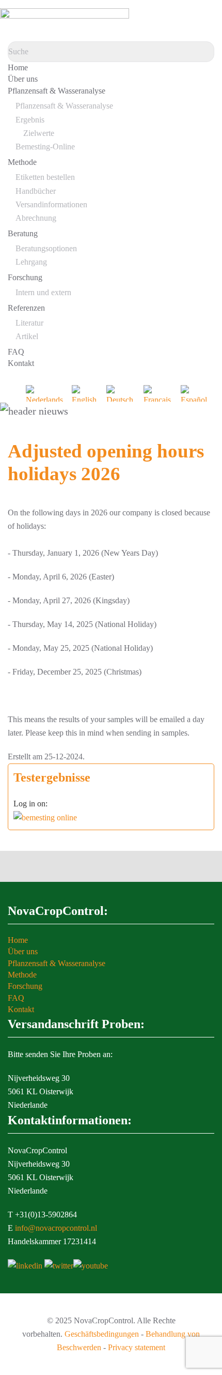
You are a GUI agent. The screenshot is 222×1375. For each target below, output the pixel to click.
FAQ (16, 351)
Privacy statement (136, 1347)
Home (18, 67)
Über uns (23, 78)
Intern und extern (43, 292)
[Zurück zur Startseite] (64, 20)
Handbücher (35, 191)
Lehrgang (31, 261)
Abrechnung (35, 217)
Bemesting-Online (45, 146)
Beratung (23, 233)
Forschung (25, 277)
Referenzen (26, 307)
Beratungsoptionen (46, 248)
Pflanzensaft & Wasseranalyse (56, 90)
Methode (22, 162)
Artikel (26, 336)
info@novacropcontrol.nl (56, 1228)
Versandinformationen (51, 204)
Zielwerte (38, 133)
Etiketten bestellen (45, 177)
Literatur (29, 322)
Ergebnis (29, 119)
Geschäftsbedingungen (102, 1334)
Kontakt (21, 363)
